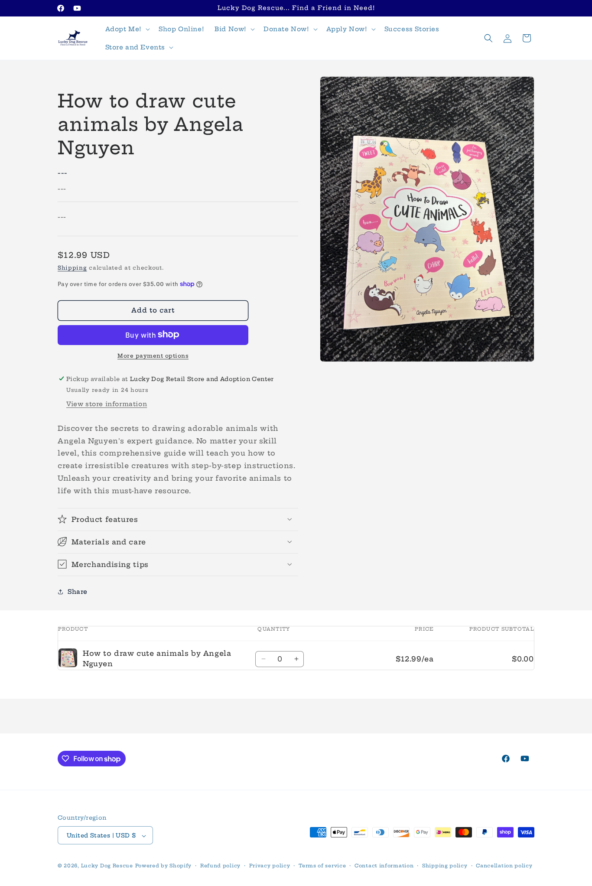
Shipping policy (445, 866)
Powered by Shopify (163, 866)
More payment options (153, 355)
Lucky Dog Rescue (107, 866)
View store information (106, 403)
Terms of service (322, 866)
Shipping (72, 267)
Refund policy (220, 866)
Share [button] (78, 591)
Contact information (384, 866)
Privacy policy (269, 866)
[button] (126, 29)
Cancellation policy (504, 866)
